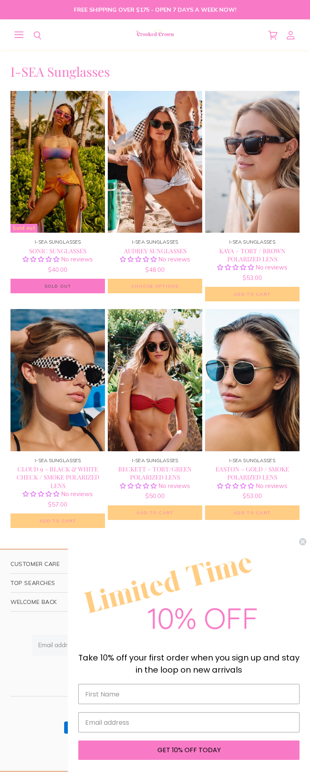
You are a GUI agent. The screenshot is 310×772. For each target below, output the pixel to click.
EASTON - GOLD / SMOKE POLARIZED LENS (252, 473)
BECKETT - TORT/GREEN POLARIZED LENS (155, 473)
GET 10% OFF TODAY (189, 750)
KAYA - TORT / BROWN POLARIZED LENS (252, 254)
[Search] (31, 35)
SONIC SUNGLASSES (57, 250)
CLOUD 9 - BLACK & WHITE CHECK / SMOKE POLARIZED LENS (58, 477)
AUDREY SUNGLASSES (155, 250)
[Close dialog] (303, 542)
